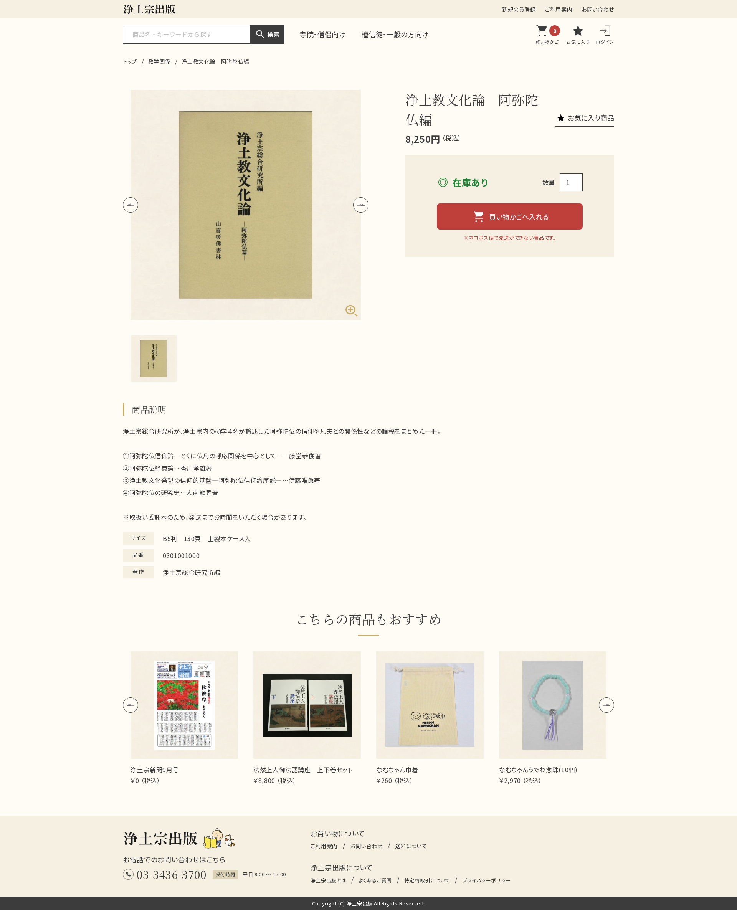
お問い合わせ (598, 9)
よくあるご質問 (375, 880)
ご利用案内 (558, 9)
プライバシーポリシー (487, 880)
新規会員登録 (519, 9)
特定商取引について (427, 880)
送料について (411, 846)
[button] (130, 205)
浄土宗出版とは (328, 880)
